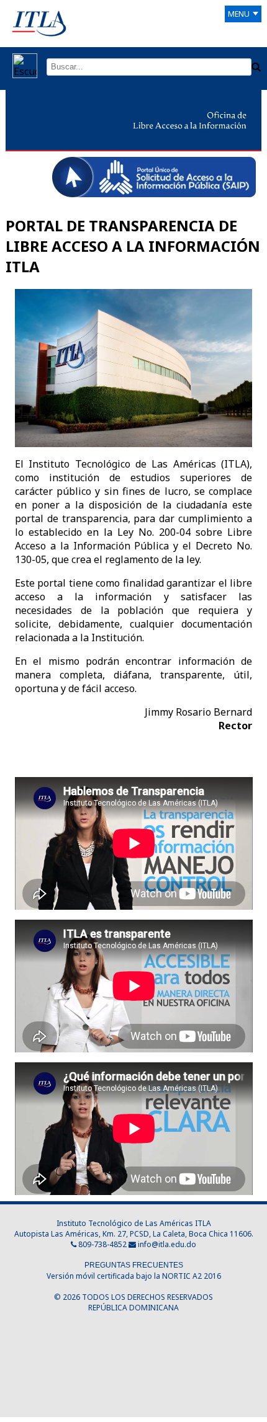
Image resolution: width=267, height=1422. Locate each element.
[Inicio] (39, 23)
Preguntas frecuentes (133, 1265)
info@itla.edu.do (167, 1244)
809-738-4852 (101, 1244)
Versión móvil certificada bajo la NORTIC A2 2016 (134, 1276)
